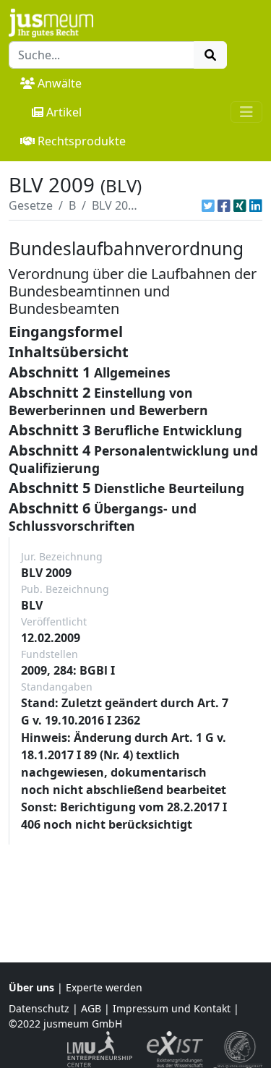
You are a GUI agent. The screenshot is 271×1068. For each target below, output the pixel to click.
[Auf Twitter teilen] (208, 205)
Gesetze (31, 205)
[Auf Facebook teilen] (224, 205)
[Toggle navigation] (246, 112)
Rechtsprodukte (82, 141)
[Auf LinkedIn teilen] (255, 205)
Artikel (64, 112)
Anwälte (60, 83)
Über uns (31, 987)
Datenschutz (39, 1008)
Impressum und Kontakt (172, 1008)
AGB (91, 1008)
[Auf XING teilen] (239, 205)
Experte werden (104, 987)
